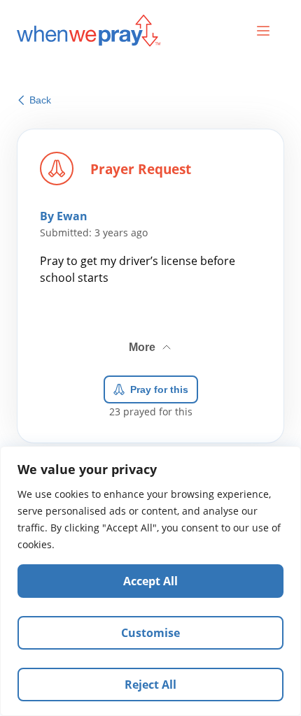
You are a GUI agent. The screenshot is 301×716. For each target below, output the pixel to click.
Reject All (150, 684)
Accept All (150, 581)
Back (40, 100)
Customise (150, 632)
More (151, 342)
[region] (150, 581)
